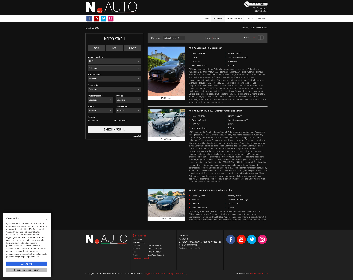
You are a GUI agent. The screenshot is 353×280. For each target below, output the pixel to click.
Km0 (114, 47)
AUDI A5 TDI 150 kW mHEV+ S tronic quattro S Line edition (215, 111)
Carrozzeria (93, 85)
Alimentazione (94, 74)
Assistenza (250, 18)
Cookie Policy (181, 273)
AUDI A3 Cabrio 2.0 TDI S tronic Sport (205, 48)
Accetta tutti (26, 264)
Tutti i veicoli (255, 27)
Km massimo (121, 106)
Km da (91, 106)
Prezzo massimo (95, 96)
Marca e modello (95, 57)
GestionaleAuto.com (259, 273)
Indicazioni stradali (141, 258)
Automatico (122, 120)
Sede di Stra (140, 236)
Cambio (91, 117)
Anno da (119, 96)
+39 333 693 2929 (155, 249)
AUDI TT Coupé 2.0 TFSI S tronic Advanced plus (210, 190)
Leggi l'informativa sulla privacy (159, 273)
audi (266, 27)
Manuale (94, 120)
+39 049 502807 (154, 245)
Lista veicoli (218, 18)
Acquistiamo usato (234, 18)
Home (207, 18)
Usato (96, 47)
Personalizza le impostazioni (26, 270)
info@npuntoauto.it (156, 255)
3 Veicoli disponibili (114, 129)
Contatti (262, 18)
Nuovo (132, 47)
